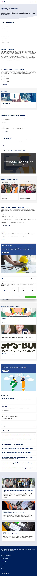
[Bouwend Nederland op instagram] (9, 573)
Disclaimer (2, 568)
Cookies (2, 567)
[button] (35, 2)
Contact (2, 565)
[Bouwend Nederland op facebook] (7, 573)
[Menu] (35, 2)
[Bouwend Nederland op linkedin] (2, 573)
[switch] (14, 290)
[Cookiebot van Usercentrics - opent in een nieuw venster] (32, 278)
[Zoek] (30, 2)
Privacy (2, 569)
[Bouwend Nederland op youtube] (4, 573)
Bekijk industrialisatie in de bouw (5, 63)
